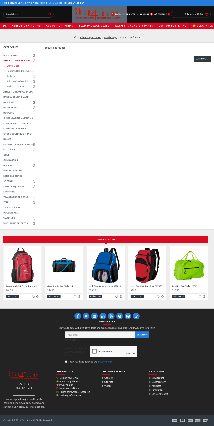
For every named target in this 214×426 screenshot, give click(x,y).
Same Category (105, 239)
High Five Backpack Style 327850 (105, 286)
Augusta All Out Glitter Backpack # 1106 (23, 286)
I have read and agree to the (90, 361)
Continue (201, 59)
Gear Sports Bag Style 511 (60, 286)
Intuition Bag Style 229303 (184, 286)
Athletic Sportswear (90, 37)
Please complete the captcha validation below (76, 352)
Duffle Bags (110, 37)
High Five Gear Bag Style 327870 (146, 286)
